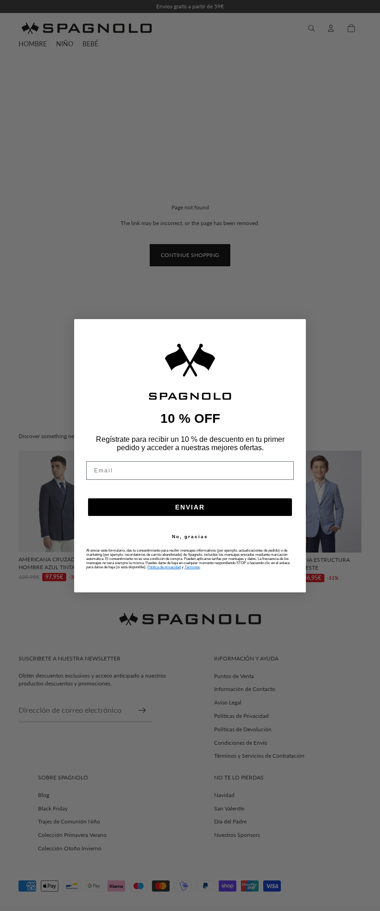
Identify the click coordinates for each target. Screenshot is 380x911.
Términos (192, 567)
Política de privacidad (164, 567)
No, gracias (190, 536)
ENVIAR (190, 507)
